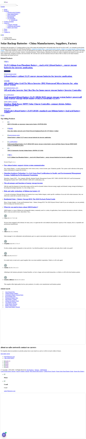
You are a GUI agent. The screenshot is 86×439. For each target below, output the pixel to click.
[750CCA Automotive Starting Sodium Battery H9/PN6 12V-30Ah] (8, 148)
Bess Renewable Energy (36, 371)
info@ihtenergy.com (9, 356)
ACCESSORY (11, 18)
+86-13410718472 (9, 358)
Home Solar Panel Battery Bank (64, 371)
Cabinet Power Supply (50, 371)
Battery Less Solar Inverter (68, 49)
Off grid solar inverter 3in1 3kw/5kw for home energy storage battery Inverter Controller (42, 90)
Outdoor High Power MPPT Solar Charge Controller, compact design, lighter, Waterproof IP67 (37, 105)
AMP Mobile (43, 370)
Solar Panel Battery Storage (12, 307)
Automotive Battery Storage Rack (14, 295)
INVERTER (10, 17)
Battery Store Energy (10, 305)
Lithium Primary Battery (11, 293)
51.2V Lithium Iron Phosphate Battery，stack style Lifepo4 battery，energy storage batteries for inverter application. (40, 157)
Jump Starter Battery (12, 14)
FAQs (5, 30)
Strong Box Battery (79, 371)
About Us (6, 23)
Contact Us (7, 32)
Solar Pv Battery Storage (22, 371)
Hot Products (30, 370)
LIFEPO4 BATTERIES (13, 12)
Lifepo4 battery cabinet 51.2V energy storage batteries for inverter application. (38, 76)
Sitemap (37, 370)
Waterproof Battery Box (11, 298)
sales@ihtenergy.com (9, 391)
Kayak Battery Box (10, 296)
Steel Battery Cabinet (11, 299)
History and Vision (12, 27)
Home (5, 9)
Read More (7, 71)
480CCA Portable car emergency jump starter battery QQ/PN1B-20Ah (27, 124)
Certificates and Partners (13, 26)
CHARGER (14, 20)
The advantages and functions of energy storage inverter (23, 183)
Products (6, 11)
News (5, 29)
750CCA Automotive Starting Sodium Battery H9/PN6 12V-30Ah (25, 150)
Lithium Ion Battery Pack (12, 301)
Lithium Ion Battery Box (38, 49)
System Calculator (9, 21)
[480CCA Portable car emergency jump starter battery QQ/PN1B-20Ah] (8, 122)
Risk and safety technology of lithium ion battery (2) (22, 191)
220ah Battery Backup (11, 304)
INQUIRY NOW (5, 353)
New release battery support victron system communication (24, 165)
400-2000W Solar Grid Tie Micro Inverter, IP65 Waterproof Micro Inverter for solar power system (41, 84)
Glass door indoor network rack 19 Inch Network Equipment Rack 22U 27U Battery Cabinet (32, 131)
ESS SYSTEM (11, 15)
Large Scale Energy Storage (53, 49)
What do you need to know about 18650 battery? (21, 207)
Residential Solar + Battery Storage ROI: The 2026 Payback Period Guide (29, 199)
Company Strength (12, 24)
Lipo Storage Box (10, 292)
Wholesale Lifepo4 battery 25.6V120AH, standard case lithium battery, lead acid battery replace (42, 111)
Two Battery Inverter (10, 302)
